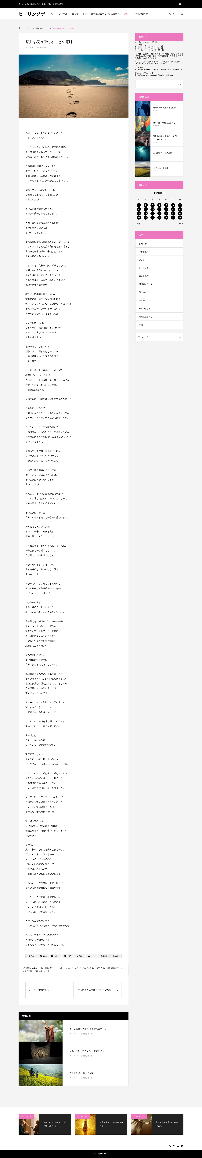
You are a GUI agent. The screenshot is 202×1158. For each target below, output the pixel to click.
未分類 (142, 300)
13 (173, 209)
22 (139, 217)
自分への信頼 (44, 971)
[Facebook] (174, 13)
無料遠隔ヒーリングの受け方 (105, 14)
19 (166, 213)
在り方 (103, 968)
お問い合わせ (141, 14)
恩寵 (108, 968)
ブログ (127, 14)
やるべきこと (69, 968)
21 (180, 213)
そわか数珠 (144, 252)
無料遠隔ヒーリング (147, 317)
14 (180, 209)
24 (152, 217)
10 (152, 209)
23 (146, 217)
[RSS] (182, 13)
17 (152, 213)
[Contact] (178, 13)
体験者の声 (144, 276)
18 (159, 213)
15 (139, 213)
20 (173, 213)
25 (159, 217)
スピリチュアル (80, 968)
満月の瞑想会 (144, 308)
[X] (170, 13)
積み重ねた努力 (32, 971)
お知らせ (143, 243)
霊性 (141, 325)
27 (173, 217)
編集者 (34, 968)
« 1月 (137, 223)
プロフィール (60, 14)
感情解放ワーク (42, 47)
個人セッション (79, 14)
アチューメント (145, 260)
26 (166, 217)
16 (146, 213)
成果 (24, 971)
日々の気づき (144, 292)
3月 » (181, 223)
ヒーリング (144, 268)
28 (180, 217)
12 (166, 209)
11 (159, 209)
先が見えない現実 (93, 968)
